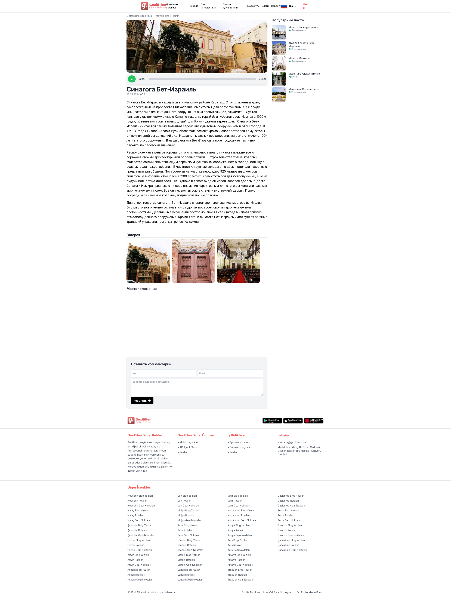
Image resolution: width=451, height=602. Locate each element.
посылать (140, 400)
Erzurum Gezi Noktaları (291, 535)
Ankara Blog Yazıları (139, 569)
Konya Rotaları (236, 530)
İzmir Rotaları (235, 500)
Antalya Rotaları (236, 559)
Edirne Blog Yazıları (139, 540)
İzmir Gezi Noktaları (239, 505)
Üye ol (305, 6)
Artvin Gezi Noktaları (139, 564)
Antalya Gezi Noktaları (240, 564)
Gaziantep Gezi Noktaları (292, 505)
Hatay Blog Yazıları (138, 510)
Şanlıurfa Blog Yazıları (140, 525)
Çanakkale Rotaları (288, 544)
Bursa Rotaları (286, 515)
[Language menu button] (284, 6)
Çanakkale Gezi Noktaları (292, 549)
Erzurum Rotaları (287, 530)
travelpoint (162, 15)
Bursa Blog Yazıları (288, 510)
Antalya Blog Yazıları (239, 554)
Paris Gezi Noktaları (189, 535)
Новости (276, 5)
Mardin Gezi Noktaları (190, 564)
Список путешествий (230, 6)
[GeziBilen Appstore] (293, 420)
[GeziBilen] (153, 6)
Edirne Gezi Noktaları (140, 549)
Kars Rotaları (235, 544)
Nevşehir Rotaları (137, 500)
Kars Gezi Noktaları (239, 549)
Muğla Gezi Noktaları (190, 520)
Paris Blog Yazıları (188, 525)
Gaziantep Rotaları (288, 500)
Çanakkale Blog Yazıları (291, 540)
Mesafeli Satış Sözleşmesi (278, 592)
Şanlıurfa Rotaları (137, 530)
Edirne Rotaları (136, 544)
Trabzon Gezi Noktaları (241, 579)
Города (194, 5)
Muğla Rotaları (186, 515)
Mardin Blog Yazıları (189, 554)
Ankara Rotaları (136, 574)
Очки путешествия (208, 6)
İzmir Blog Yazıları (238, 495)
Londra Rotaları (186, 574)
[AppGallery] (313, 420)
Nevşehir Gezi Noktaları (141, 505)
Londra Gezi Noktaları (190, 579)
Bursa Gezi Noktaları (289, 520)
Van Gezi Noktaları (188, 505)
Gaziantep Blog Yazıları (291, 495)
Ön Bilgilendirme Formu (310, 592)
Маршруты (253, 5)
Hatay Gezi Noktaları (139, 520)
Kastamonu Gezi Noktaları (242, 520)
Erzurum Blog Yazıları (290, 525)
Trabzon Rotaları (237, 574)
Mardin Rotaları (186, 559)
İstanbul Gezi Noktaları (190, 549)
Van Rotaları (184, 500)
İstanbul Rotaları (187, 544)
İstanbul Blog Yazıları (189, 540)
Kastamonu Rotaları (239, 515)
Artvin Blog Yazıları (138, 554)
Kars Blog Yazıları (238, 540)
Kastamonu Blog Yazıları (241, 510)
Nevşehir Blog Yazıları (140, 495)
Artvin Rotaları (135, 559)
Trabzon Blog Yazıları (240, 569)
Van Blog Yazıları (187, 495)
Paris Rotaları (185, 530)
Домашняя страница (172, 6)
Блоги (265, 5)
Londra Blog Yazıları (189, 569)
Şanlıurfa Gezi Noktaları (141, 535)
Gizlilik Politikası (251, 592)
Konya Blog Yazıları (239, 525)
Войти (292, 6)
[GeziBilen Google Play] (272, 420)
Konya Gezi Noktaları (240, 535)
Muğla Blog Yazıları (188, 510)
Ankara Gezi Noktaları (140, 579)
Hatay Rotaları (136, 515)
